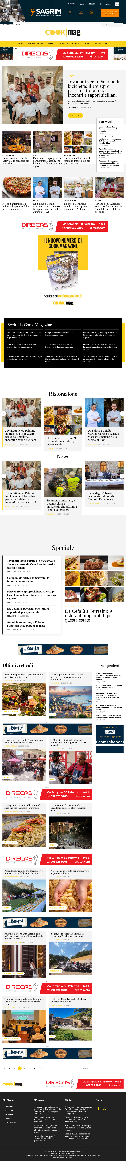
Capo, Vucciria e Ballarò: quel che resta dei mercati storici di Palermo (24, 741)
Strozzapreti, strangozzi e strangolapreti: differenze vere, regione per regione (109, 163)
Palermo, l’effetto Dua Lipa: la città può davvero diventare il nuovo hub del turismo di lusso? (24, 936)
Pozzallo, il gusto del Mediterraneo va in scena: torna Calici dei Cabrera (23, 872)
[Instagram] (104, 1108)
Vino (52, 780)
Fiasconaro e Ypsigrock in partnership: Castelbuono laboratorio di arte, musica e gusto (47, 162)
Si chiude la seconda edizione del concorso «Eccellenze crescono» (67, 934)
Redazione (72, 107)
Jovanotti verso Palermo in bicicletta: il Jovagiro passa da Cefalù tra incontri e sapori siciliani (94, 88)
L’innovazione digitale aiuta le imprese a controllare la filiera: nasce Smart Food (24, 1001)
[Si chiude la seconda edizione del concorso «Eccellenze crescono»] (70, 958)
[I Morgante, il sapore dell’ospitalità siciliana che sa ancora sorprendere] (24, 830)
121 (35, 1068)
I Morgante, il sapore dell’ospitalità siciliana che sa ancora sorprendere (22, 806)
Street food (8, 155)
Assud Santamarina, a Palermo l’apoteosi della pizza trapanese (15, 206)
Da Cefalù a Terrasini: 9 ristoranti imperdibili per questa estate (77, 160)
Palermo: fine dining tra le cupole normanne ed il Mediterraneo (76, 1119)
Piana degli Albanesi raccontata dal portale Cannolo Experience (101, 496)
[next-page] (122, 413)
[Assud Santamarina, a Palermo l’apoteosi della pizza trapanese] (16, 187)
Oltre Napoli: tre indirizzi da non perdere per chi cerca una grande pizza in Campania (70, 677)
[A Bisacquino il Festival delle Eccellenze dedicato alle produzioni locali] (70, 832)
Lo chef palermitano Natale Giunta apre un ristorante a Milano (76, 206)
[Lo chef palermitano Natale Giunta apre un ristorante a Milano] (78, 187)
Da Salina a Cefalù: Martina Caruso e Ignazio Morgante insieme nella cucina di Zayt (47, 207)
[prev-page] (3, 413)
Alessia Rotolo (10, 746)
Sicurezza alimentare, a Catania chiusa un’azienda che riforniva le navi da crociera (100, 359)
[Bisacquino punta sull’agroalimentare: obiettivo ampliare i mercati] (24, 699)
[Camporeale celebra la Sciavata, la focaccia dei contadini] (16, 142)
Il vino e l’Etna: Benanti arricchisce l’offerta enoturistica (68, 1000)
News (71, 76)
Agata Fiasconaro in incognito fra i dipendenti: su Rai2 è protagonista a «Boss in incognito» (110, 152)
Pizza (4, 201)
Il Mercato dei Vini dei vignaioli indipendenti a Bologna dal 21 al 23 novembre (68, 742)
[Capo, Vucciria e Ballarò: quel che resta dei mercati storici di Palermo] (24, 765)
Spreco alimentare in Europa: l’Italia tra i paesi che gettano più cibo (78, 1127)
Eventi (36, 155)
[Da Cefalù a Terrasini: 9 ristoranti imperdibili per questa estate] (78, 142)
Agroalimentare (11, 712)
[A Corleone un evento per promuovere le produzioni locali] (70, 896)
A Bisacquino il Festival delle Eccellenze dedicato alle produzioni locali (68, 808)
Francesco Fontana (12, 942)
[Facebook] (98, 1108)
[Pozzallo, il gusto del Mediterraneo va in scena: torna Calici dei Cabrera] (24, 896)
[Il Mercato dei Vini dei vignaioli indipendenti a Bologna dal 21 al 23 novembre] (70, 767)
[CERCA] (121, 25)
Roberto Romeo (94, 504)
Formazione (55, 971)
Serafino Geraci (11, 811)
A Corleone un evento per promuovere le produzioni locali (70, 872)
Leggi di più (75, 115)
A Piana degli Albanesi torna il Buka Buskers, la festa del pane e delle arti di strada (108, 207)
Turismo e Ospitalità (13, 973)
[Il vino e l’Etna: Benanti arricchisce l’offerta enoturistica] (70, 1024)
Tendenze (8, 777)
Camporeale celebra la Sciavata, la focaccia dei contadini (15, 160)
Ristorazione (70, 155)
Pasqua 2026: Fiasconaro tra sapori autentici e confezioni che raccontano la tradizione (77, 1136)
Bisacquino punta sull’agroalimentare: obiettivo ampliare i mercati (23, 675)
